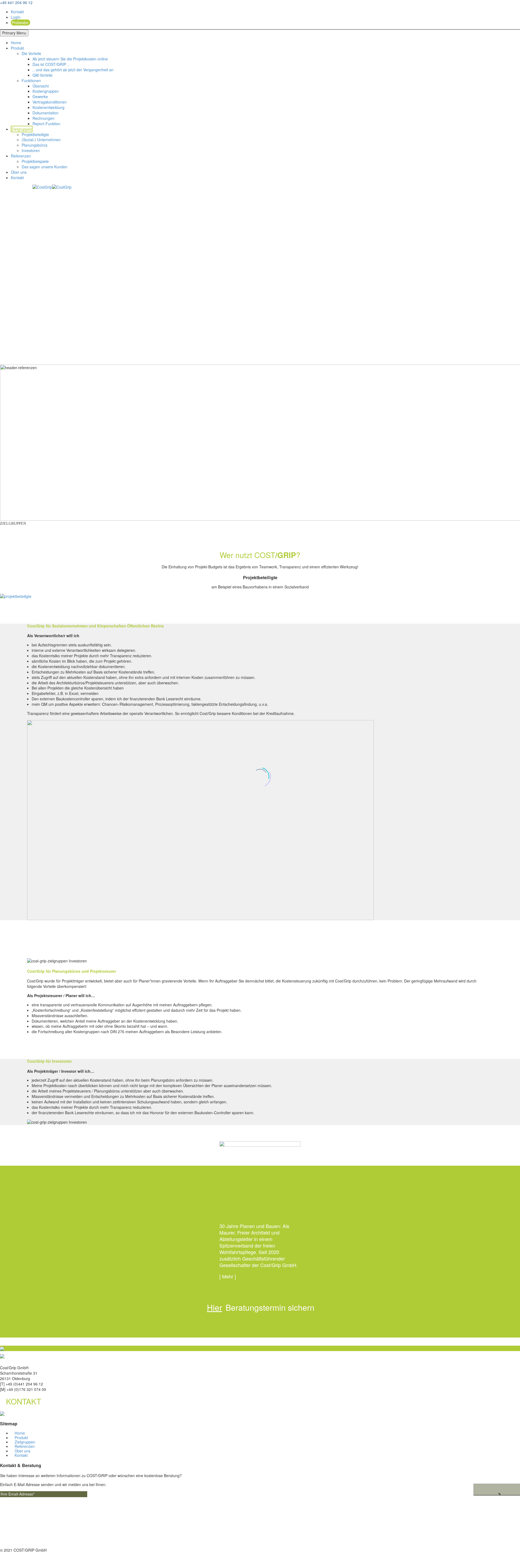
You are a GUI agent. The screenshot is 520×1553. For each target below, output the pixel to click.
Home (16, 42)
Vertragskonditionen (49, 102)
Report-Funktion (46, 123)
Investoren (31, 150)
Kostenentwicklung (48, 107)
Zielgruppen (21, 129)
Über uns (19, 172)
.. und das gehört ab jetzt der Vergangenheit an (72, 69)
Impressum (20, 1535)
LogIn (16, 17)
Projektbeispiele (35, 161)
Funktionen (31, 80)
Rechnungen (43, 118)
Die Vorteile (31, 53)
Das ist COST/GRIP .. (50, 64)
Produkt (17, 48)
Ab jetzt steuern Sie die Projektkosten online (70, 59)
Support (17, 1524)
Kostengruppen (45, 91)
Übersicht (40, 86)
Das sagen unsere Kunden (44, 166)
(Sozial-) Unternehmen (41, 139)
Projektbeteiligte (35, 134)
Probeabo (20, 22)
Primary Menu (14, 33)
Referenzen (21, 156)
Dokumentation (45, 112)
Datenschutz (21, 1541)
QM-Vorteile (42, 75)
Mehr (227, 1276)
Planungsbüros (34, 145)
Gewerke (40, 96)
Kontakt (17, 11)
